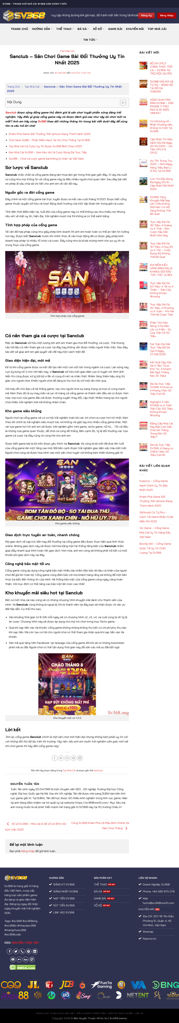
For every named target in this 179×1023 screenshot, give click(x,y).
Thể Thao (63, 29)
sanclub (98, 770)
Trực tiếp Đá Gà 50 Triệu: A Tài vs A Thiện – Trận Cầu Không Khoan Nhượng (161, 289)
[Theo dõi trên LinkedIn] (35, 951)
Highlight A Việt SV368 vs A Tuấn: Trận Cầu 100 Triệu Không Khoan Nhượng (161, 408)
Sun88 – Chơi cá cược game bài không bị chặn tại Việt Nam (46, 158)
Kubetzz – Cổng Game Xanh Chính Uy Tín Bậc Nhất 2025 (153, 485)
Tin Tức (89, 39)
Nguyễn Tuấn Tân (81, 73)
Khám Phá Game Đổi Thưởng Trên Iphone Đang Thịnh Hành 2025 (50, 134)
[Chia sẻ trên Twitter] (61, 758)
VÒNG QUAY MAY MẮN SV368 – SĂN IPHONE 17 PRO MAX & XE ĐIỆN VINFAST (161, 106)
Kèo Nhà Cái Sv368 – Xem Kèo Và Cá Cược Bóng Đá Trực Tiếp (48, 152)
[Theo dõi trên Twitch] (32, 959)
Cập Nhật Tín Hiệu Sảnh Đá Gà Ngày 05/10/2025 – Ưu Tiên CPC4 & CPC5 (161, 146)
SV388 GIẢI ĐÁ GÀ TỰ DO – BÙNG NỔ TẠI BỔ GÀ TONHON (161, 86)
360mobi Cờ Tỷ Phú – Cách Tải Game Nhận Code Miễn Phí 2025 (156, 517)
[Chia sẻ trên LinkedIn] (80, 758)
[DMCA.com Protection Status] (22, 967)
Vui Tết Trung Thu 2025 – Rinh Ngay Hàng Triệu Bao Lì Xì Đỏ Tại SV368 (161, 166)
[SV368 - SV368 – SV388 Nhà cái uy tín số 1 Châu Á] (24, 15)
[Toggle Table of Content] (121, 103)
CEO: (21, 942)
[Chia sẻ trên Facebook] (55, 758)
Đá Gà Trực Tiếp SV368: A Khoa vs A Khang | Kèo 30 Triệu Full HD (161, 389)
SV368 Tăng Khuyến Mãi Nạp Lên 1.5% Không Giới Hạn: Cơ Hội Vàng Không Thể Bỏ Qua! (160, 205)
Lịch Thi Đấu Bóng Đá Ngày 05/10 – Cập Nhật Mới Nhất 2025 (162, 184)
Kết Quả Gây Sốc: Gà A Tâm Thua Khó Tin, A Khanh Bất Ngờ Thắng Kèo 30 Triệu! (161, 369)
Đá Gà (82, 29)
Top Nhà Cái (157, 29)
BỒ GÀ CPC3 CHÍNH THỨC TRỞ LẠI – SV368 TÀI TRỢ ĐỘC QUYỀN (161, 68)
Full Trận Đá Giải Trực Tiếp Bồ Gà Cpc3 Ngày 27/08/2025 (160, 349)
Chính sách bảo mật (62, 1013)
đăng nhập (28, 851)
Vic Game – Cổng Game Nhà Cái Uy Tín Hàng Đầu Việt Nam (155, 532)
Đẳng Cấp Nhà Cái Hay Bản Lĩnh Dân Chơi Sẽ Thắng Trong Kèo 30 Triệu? (161, 430)
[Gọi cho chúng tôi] (22, 951)
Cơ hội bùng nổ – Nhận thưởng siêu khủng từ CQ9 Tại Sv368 (161, 126)
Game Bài (115, 29)
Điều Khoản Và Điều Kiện (91, 1013)
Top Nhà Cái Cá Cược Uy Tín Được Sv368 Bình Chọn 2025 (45, 146)
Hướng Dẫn (41, 29)
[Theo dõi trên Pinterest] (28, 951)
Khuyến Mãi (135, 29)
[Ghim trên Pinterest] (73, 758)
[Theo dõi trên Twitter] (16, 951)
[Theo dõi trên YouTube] (13, 959)
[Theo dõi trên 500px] (25, 959)
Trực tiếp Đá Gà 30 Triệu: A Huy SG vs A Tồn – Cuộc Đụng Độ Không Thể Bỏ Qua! (161, 250)
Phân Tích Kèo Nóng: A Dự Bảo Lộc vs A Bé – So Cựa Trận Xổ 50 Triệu (160, 329)
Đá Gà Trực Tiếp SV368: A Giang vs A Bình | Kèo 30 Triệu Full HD (161, 450)
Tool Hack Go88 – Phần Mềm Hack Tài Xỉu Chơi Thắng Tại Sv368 (49, 140)
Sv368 (42, 121)
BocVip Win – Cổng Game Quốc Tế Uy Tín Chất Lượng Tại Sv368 (155, 548)
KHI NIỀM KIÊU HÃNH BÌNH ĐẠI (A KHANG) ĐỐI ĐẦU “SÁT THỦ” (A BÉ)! (161, 270)
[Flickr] (19, 959)
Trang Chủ (19, 29)
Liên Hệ (139, 1013)
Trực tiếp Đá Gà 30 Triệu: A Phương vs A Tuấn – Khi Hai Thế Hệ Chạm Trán (162, 309)
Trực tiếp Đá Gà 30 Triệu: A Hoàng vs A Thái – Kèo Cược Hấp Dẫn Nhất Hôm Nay (161, 228)
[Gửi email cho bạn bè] (67, 758)
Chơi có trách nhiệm (120, 1013)
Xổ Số (97, 29)
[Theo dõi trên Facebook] (9, 951)
